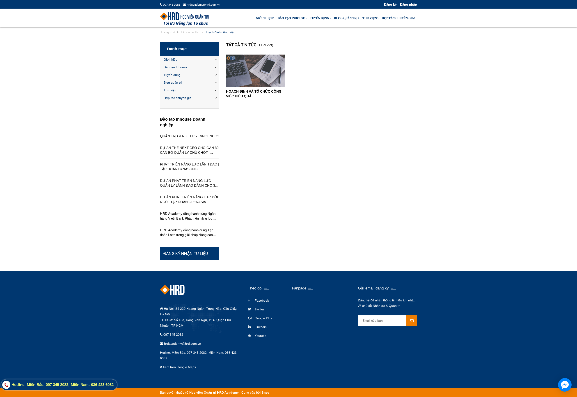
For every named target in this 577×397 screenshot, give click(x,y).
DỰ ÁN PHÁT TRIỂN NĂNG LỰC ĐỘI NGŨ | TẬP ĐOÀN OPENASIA (189, 199)
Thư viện (370, 18)
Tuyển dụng (320, 18)
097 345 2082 (171, 4)
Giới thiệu (264, 18)
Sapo (265, 392)
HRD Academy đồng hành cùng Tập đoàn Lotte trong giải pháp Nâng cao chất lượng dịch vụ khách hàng (186, 232)
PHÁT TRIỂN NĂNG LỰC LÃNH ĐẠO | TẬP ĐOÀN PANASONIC (189, 166)
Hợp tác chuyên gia (398, 18)
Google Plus (263, 318)
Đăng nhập (408, 4)
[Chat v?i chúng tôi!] (565, 385)
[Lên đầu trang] (493, 388)
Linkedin (261, 327)
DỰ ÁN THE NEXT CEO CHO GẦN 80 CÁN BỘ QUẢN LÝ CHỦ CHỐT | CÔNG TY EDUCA (189, 150)
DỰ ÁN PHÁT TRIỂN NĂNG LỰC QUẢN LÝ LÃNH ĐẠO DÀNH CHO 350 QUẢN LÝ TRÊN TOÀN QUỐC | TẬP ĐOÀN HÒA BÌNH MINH (189, 183)
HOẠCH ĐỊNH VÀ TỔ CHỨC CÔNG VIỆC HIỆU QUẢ (254, 93)
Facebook (262, 300)
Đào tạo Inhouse (292, 18)
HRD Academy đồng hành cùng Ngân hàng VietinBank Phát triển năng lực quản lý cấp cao (187, 216)
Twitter (259, 309)
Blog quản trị (346, 18)
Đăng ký (390, 4)
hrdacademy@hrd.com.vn (203, 4)
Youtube (260, 335)
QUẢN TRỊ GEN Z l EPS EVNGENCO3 (189, 136)
